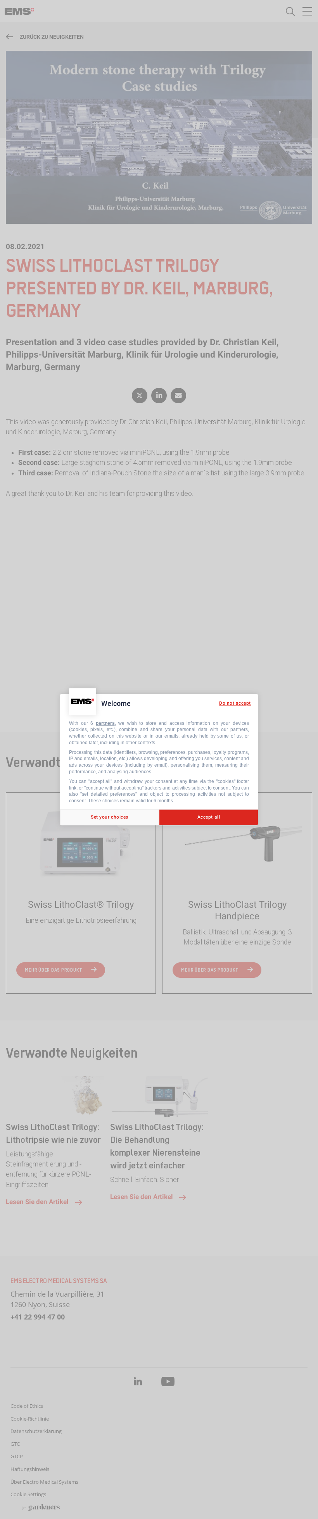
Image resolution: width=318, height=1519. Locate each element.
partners (105, 723)
